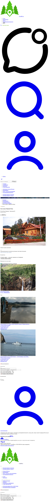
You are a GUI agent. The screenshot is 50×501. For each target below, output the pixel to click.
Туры (4, 18)
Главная (4, 183)
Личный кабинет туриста (8, 195)
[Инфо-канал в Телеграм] (4, 442)
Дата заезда (2, 371)
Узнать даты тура (4, 328)
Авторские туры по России (8, 189)
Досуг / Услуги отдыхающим (9, 191)
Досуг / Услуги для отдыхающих (9, 473)
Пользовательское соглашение (9, 487)
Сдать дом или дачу (7, 484)
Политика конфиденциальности (7, 445)
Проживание (5, 19)
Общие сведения (6, 480)
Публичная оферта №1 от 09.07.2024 (10, 486)
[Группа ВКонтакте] (1, 442)
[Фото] (24, 245)
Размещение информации (8, 483)
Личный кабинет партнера (8, 194)
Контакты (5, 186)
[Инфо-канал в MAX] (3, 442)
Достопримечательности (8, 21)
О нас (4, 476)
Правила (5, 482)
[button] (25, 124)
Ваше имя (2, 368)
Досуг (4, 20)
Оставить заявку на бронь (6, 258)
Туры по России (6, 471)
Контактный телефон (4, 369)
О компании (5, 184)
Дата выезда (3, 372)
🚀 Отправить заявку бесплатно (7, 373)
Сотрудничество (6, 187)
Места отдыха (12, 197)
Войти (4, 176)
